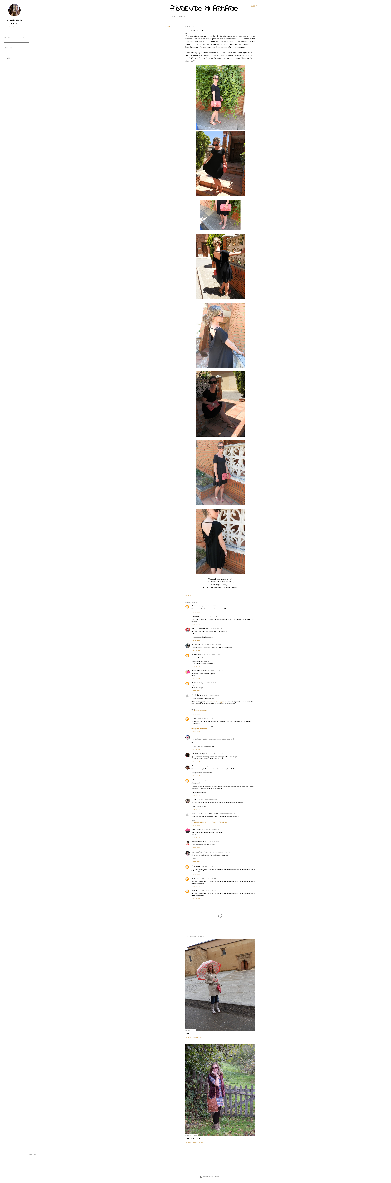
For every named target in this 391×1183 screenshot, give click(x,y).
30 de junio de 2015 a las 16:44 (209, 799)
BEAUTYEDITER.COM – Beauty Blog (205, 813)
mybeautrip (196, 799)
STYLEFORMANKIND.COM (201, 822)
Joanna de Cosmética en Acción (203, 852)
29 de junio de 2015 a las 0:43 (216, 628)
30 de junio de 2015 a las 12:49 (210, 780)
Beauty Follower (197, 655)
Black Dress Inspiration (200, 628)
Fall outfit (192, 1138)
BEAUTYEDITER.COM (199, 711)
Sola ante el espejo (198, 754)
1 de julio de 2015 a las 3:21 (211, 841)
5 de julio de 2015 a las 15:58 (208, 866)
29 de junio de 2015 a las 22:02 (213, 766)
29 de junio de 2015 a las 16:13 (207, 683)
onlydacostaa (196, 780)
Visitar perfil (14, 27)
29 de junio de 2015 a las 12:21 (212, 655)
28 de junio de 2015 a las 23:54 (208, 616)
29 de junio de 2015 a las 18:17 (210, 695)
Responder (196, 612)
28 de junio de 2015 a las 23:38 (208, 606)
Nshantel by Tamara (199, 671)
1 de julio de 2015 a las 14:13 (222, 852)
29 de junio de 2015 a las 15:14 (214, 670)
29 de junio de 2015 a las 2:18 (213, 644)
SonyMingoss (196, 829)
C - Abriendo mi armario (14, 21)
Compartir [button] (166, 26)
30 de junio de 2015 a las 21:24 (210, 829)
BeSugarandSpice (198, 644)
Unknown (195, 606)
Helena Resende (197, 766)
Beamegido (196, 866)
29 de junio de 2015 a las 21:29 (214, 753)
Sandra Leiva (196, 736)
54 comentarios (197, 1037)
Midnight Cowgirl (198, 842)
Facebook (215, 822)
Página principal (178, 17)
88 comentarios (198, 1142)
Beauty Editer (196, 695)
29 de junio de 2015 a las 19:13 (206, 718)
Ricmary (194, 718)
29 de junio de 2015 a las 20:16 (209, 736)
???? (187, 1033)
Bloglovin (223, 822)
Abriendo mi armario (204, 9)
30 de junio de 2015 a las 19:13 (227, 813)
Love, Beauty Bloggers (216, 702)
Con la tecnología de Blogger (211, 1176)
